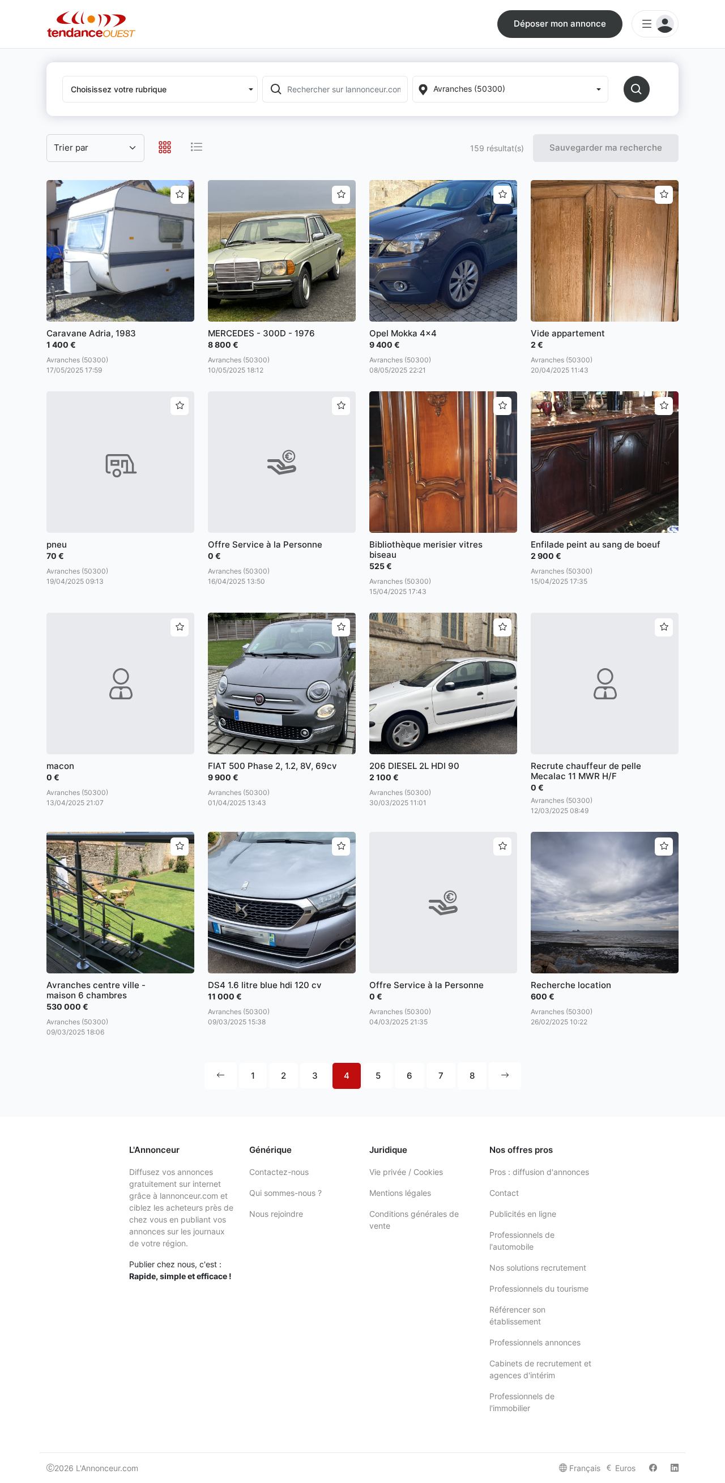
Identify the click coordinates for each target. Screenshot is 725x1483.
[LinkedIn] (675, 1468)
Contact (504, 1193)
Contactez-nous (279, 1172)
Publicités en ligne (522, 1214)
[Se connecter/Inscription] (655, 23)
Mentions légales (400, 1193)
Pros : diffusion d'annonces (539, 1172)
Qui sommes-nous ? (285, 1193)
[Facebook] (653, 1468)
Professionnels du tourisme (538, 1288)
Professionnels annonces (535, 1342)
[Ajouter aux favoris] (179, 195)
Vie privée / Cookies (406, 1172)
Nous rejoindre (276, 1214)
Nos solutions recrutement (537, 1267)
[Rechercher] (637, 89)
